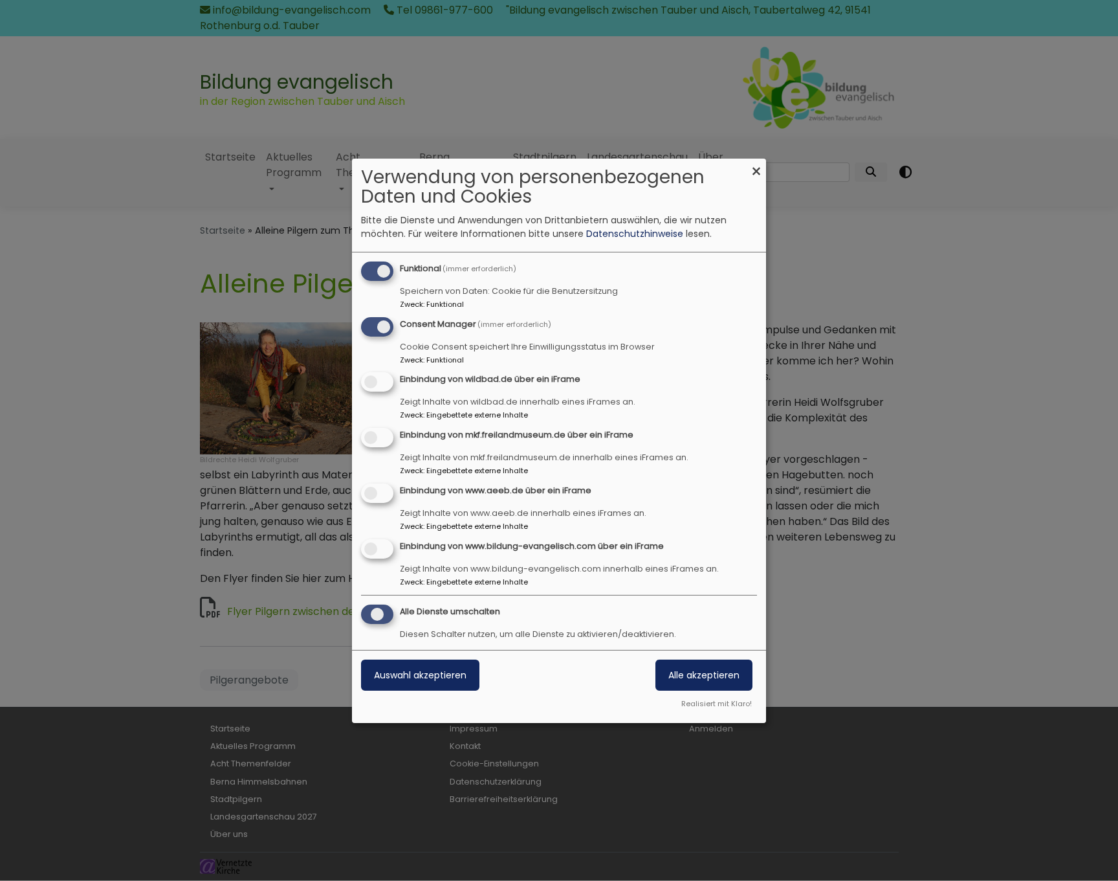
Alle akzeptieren (704, 675)
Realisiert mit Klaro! (716, 703)
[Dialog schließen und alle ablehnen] (756, 167)
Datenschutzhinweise (634, 233)
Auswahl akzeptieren (420, 675)
